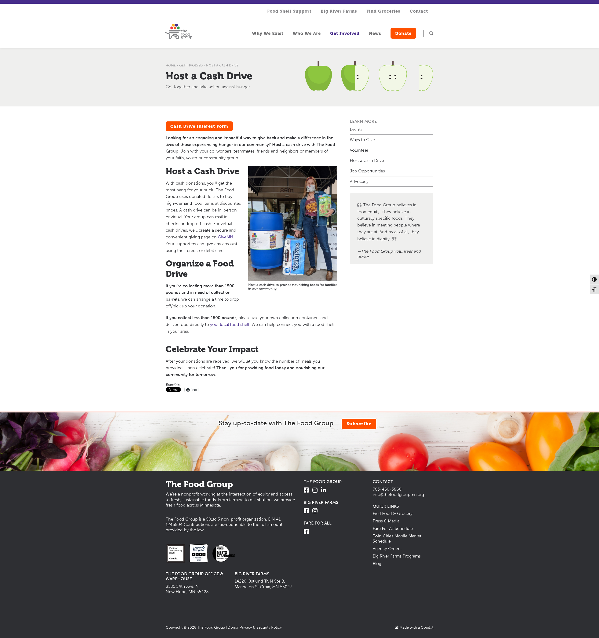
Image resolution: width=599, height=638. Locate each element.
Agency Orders (387, 548)
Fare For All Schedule (393, 528)
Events (356, 129)
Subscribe (359, 424)
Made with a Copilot (415, 627)
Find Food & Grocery (393, 513)
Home (171, 65)
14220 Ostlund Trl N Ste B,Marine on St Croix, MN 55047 (263, 584)
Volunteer (359, 150)
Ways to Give (362, 139)
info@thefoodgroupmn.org (398, 494)
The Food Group (211, 627)
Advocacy (359, 181)
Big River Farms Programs (397, 556)
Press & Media (386, 521)
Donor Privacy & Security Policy (255, 627)
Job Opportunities (367, 171)
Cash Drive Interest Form (199, 126)
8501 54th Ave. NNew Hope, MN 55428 (187, 589)
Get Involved (191, 65)
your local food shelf (229, 324)
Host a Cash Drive (209, 76)
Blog (377, 563)
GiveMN (225, 237)
